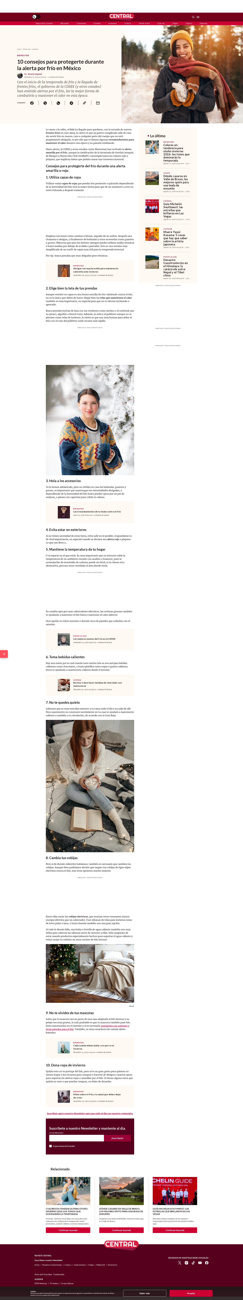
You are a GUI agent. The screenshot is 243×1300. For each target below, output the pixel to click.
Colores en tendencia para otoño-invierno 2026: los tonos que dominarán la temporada (176, 152)
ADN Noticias (41, 1283)
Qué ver (161, 23)
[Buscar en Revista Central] (193, 17)
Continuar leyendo (68, 1230)
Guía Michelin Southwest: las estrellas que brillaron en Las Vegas (173, 210)
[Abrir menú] (198, 17)
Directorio (112, 1265)
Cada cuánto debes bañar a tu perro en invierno (93, 1047)
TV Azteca (54, 1283)
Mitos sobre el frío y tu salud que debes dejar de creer (97, 1096)
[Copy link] (84, 103)
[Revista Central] (121, 17)
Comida (97, 23)
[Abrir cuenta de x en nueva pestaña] (179, 1262)
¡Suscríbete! (117, 1138)
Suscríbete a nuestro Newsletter (49, 1260)
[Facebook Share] (32, 103)
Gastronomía (80, 1265)
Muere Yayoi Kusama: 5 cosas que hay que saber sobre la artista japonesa (175, 238)
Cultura (128, 23)
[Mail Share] (97, 103)
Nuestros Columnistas (52, 1265)
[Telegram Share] (71, 103)
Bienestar (64, 23)
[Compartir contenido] (4, 654)
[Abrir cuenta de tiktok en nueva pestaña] (193, 1262)
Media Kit (100, 1265)
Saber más (145, 1293)
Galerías (203, 23)
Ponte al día (144, 23)
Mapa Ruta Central (44, 23)
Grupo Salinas (67, 1283)
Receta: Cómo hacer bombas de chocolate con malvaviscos (97, 684)
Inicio (19, 49)
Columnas (81, 23)
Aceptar (191, 1293)
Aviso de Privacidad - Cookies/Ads (49, 1274)
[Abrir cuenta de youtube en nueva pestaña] (200, 1262)
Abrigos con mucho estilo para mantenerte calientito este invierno (95, 270)
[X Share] (45, 103)
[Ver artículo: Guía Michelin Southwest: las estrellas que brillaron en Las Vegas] (152, 206)
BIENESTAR (78, 266)
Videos (189, 23)
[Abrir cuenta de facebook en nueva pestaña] (206, 1262)
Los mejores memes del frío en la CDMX (94, 638)
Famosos (112, 23)
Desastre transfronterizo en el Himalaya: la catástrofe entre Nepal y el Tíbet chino (175, 267)
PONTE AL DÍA (80, 636)
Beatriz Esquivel (35, 74)
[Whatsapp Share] (58, 103)
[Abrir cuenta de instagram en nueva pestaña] (186, 1262)
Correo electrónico (56, 1133)
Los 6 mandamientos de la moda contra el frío (97, 511)
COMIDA (77, 680)
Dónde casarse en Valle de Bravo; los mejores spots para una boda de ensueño (176, 182)
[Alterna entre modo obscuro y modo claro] (36, 16)
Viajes (175, 23)
